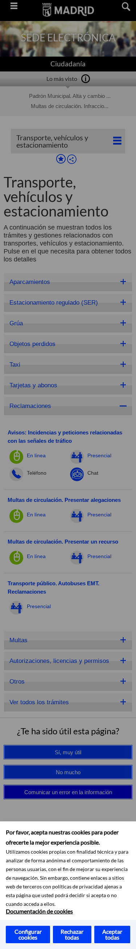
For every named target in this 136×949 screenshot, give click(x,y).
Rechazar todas (72, 934)
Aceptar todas (112, 934)
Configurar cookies (28, 934)
